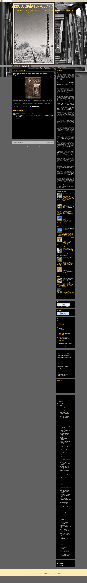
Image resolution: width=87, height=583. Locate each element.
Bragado (67, 82)
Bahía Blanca (72, 78)
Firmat (68, 112)
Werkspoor (59, 187)
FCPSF (63, 109)
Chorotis (58, 90)
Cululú (73, 95)
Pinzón (62, 151)
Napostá (67, 143)
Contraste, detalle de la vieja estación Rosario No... (65, 479)
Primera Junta (67, 151)
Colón (60, 91)
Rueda (61, 160)
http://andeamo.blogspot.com (63, 355)
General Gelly (71, 115)
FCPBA (73, 108)
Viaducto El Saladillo (64, 181)
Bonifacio (63, 82)
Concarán (72, 91)
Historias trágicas (60, 120)
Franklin (72, 114)
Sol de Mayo (65, 172)
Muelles (68, 142)
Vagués (61, 180)
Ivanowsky (68, 121)
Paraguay (58, 146)
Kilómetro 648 (59, 123)
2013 (60, 401)
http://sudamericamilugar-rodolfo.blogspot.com (62, 375)
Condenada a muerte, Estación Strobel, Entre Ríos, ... (65, 534)
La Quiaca (60, 127)
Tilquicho (58, 177)
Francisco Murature (60, 114)
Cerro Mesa (69, 88)
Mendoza (69, 139)
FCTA (73, 109)
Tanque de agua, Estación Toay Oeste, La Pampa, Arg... (65, 508)
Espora (58, 103)
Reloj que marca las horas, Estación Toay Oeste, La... (65, 503)
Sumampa (61, 173)
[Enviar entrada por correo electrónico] (30, 106)
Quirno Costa (59, 154)
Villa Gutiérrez (70, 185)
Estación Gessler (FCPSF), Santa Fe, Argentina (64, 530)
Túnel (70, 179)
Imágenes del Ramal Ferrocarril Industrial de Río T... (65, 455)
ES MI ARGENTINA (63, 332)
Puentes (59, 152)
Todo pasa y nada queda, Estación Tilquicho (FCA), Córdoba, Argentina (68, 279)
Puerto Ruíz (70, 152)
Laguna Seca (69, 129)
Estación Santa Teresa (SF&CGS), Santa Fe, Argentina (68, 258)
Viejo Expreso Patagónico (65, 183)
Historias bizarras (70, 119)
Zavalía (62, 187)
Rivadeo (72, 158)
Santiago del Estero (61, 170)
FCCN (58, 107)
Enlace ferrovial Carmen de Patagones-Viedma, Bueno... (65, 447)
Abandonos (60, 72)
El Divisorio (62, 99)
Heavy (58, 119)
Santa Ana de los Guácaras (63, 167)
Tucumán (67, 179)
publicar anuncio (63, 314)
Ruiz (62, 160)
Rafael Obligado (65, 154)
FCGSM (66, 107)
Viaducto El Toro (71, 181)
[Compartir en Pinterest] (38, 106)
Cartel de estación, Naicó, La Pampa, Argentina (65, 514)
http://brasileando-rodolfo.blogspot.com (61, 360)
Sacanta (65, 160)
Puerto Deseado (64, 152)
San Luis (61, 166)
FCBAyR (72, 104)
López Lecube (67, 132)
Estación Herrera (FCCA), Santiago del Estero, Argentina (68, 239)
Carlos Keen (66, 87)
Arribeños (58, 76)
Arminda (72, 75)
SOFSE (62, 172)
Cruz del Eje (66, 95)
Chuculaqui (69, 90)
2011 (60, 405)
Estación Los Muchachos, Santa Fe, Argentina (65, 555)
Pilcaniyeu (59, 151)
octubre (61, 410)
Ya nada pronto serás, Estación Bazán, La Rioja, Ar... (64, 467)
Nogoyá (61, 144)
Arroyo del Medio (64, 76)
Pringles (72, 151)
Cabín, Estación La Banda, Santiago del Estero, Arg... (64, 413)
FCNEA (58, 108)
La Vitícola (67, 128)
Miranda (58, 142)
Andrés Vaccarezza (63, 75)
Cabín (63, 84)
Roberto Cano (59, 159)
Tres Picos (63, 179)
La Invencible (62, 124)
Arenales (69, 75)
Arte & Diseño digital (63, 327)
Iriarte (65, 121)
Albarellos (67, 74)
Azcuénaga (66, 78)
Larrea (73, 129)
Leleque (60, 132)
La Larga (66, 124)
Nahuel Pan (59, 143)
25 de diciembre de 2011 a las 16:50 (26, 113)
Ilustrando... (61, 328)
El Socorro (63, 100)
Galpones (66, 115)
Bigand (68, 81)
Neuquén (58, 144)
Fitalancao (70, 112)
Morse (65, 142)
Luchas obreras (68, 135)
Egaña (72, 98)
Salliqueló (67, 161)
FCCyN (62, 107)
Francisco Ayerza (71, 113)
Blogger (59, 573)
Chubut (65, 90)
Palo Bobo (61, 339)
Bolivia (58, 82)
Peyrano (72, 150)
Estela (71, 103)
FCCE (72, 105)
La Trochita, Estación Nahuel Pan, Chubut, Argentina (65, 426)
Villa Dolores (65, 185)
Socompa (58, 172)
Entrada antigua (49, 142)
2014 (60, 399)
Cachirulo (66, 84)
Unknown (61, 563)
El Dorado (67, 99)
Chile (71, 89)
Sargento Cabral (71, 170)
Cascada (72, 87)
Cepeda (65, 88)
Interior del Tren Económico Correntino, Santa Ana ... (65, 463)
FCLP (73, 107)
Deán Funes (68, 96)
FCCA (63, 105)
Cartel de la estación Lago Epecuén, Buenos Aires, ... (65, 487)
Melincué (66, 139)
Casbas (69, 87)
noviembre (62, 408)
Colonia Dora (63, 91)
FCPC (58, 109)
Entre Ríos (68, 101)
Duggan (61, 98)
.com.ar (64, 313)
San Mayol (64, 166)
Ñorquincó (65, 144)
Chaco (58, 89)
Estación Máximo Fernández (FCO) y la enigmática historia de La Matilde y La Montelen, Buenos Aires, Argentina (68, 206)
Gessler (72, 116)
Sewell (65, 171)
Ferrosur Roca (63, 112)
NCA (70, 143)
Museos (72, 142)
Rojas (64, 159)
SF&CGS (68, 171)
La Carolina (71, 123)
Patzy (17, 113)
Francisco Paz (68, 114)
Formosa (60, 113)
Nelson (73, 143)
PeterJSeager (46, 573)
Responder (18, 118)
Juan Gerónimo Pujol (61, 122)
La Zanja (70, 128)
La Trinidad (71, 127)
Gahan (62, 115)
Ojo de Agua (72, 144)
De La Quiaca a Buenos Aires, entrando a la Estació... (65, 422)
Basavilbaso (71, 79)
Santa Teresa (71, 168)
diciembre (62, 407)
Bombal (61, 82)
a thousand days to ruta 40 (65, 345)
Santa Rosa (65, 168)
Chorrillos (61, 90)
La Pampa (66, 126)
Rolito (66, 159)
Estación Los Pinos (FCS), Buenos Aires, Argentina (67, 218)
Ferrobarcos (68, 111)
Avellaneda (62, 78)
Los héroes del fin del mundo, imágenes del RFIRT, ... (65, 451)
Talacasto (68, 173)
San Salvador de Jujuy (70, 166)
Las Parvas (64, 131)
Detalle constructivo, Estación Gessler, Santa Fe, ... (65, 526)
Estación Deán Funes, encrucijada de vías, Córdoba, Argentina (67, 290)
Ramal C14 (71, 154)
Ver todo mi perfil (61, 565)
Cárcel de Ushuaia (60, 87)
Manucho (62, 136)
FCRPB (67, 109)
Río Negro (63, 158)
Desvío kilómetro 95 (68, 97)
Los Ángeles (72, 132)
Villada (60, 186)
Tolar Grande (68, 177)
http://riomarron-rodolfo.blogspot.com (65, 372)
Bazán (58, 81)
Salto (73, 161)
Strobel (58, 173)
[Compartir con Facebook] (36, 106)
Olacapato (59, 145)
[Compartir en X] (35, 106)
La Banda (67, 123)
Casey (58, 88)
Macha (73, 135)
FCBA (68, 104)
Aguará (64, 74)
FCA (62, 104)
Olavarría (62, 145)
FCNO (62, 108)
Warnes (72, 186)
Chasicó (65, 89)
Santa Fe (59, 168)
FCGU (70, 107)
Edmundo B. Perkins (66, 98)
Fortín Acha (65, 113)
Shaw (71, 171)
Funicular (58, 115)
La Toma (67, 127)
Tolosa (73, 177)
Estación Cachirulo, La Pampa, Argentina (64, 511)
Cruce (63, 95)
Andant (58, 75)
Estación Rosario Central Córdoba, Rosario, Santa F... (65, 547)
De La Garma (63, 96)
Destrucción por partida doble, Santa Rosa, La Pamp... (65, 495)
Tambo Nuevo (65, 174)
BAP (60, 80)
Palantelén (72, 145)
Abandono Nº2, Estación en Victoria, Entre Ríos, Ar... (65, 551)
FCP (70, 108)
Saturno (62, 171)
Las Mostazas (59, 131)
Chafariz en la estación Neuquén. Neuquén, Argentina (64, 471)
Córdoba (68, 92)
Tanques (69, 174)
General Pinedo (60, 116)
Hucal (71, 120)
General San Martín (66, 116)
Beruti (66, 81)
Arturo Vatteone (71, 76)
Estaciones (64, 103)
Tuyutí (73, 179)
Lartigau (62, 130)
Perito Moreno (65, 150)
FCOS (68, 108)
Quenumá (72, 153)
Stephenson (72, 172)
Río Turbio (68, 158)
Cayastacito (62, 88)
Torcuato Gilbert (60, 178)
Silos (73, 171)
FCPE (61, 109)
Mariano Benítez (64, 137)
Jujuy (73, 122)
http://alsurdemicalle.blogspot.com (64, 353)
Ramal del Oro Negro (66, 155)
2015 (60, 398)
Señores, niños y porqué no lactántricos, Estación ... (65, 442)
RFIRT (67, 157)
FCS (70, 109)
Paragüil (62, 146)
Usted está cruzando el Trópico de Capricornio (64, 338)
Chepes (68, 89)
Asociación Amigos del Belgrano (67, 77)
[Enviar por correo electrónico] (32, 106)
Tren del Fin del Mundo (70, 178)
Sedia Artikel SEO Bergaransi (64, 333)
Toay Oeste (63, 177)
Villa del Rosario (60, 185)
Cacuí (70, 84)
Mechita (63, 139)
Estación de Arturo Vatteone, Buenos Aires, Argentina (65, 499)
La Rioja (64, 127)
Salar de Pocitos (69, 160)
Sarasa (67, 170)
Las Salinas (68, 131)
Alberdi (70, 74)
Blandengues (72, 81)
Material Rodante (61, 138)
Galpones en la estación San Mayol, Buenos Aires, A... (65, 491)
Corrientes (59, 95)
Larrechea (59, 130)
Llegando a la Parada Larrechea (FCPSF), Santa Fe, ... (64, 417)
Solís (69, 172)
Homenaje (67, 120)
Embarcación (68, 100)
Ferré (65, 111)
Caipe (73, 84)
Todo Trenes (61, 320)
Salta (70, 161)
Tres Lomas (59, 179)
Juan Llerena (68, 122)
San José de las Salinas (68, 165)
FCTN (58, 111)
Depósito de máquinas (61, 97)
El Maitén (71, 99)
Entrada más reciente (18, 142)
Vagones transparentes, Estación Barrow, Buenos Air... (65, 522)
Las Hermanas (66, 130)
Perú (69, 150)
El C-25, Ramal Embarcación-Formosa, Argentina (68, 269)
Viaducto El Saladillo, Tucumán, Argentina (64, 475)
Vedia (70, 180)
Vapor (64, 180)
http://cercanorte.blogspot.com (63, 366)
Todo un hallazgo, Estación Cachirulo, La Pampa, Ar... (65, 518)
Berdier (63, 81)
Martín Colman (71, 137)
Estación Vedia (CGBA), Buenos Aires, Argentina (68, 249)
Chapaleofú (62, 89)
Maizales (58, 136)
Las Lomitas (72, 130)
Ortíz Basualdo (67, 145)
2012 (60, 403)
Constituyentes (63, 92)
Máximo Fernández (70, 138)
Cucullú (70, 95)
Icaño (73, 120)
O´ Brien (68, 144)
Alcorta (73, 74)
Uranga (58, 180)
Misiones (62, 142)
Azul (68, 78)
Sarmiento (59, 171)
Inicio (34, 142)
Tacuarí (65, 173)
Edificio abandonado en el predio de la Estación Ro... (65, 483)
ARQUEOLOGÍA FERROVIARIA (32, 6)
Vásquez (66, 180)
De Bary (58, 96)
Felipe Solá (62, 111)
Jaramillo (72, 121)
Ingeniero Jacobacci (60, 121)
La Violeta (63, 128)
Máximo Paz (59, 139)
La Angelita (64, 123)
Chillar (73, 89)
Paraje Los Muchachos (69, 146)
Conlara (58, 92)
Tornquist (64, 178)
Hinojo (64, 119)
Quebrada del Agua (66, 153)
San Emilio (62, 165)
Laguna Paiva (63, 129)
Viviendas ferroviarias (66, 186)
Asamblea (58, 77)
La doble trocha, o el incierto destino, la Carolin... (64, 438)
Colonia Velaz (68, 91)
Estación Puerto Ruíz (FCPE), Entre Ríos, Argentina (64, 539)
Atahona (58, 78)
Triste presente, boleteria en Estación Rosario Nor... (65, 543)
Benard (61, 81)
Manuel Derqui (68, 136)
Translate (67, 306)
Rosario (68, 159)
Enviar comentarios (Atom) (36, 146)
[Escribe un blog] (34, 106)
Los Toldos (63, 135)
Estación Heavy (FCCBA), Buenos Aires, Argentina (68, 229)
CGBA (72, 88)
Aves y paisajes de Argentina (65, 343)
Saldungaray (63, 161)
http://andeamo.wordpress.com (64, 357)
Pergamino (59, 150)
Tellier (73, 174)
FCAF (65, 104)
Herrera (61, 119)
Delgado (72, 96)
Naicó (64, 143)
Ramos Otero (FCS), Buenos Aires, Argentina (68, 194)
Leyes (63, 132)
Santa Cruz (71, 167)
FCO (64, 108)
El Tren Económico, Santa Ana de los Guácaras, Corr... (65, 459)
